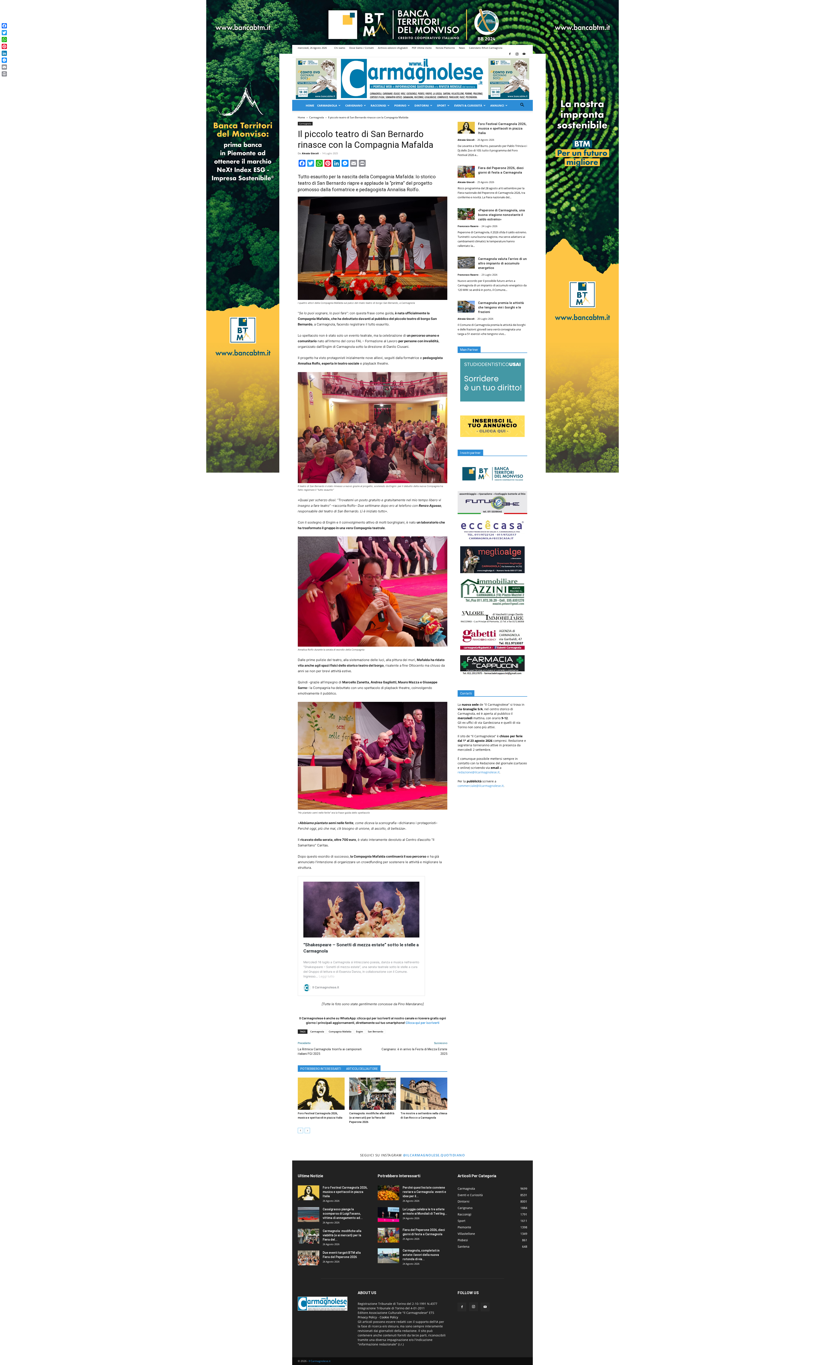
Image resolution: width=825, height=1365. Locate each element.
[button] (522, 105)
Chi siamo (339, 47)
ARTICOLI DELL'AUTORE (362, 1068)
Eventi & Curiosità (468, 105)
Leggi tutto (326, 976)
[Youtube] (524, 54)
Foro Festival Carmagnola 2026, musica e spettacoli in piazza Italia (502, 128)
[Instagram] (517, 54)
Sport (441, 105)
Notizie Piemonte (445, 47)
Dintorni (421, 105)
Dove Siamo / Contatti (361, 47)
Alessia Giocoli (310, 153)
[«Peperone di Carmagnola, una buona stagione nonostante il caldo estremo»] (466, 214)
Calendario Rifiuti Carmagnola (485, 47)
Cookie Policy (389, 1317)
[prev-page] (300, 1130)
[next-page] (307, 1130)
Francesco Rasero (468, 226)
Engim (359, 1031)
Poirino (400, 105)
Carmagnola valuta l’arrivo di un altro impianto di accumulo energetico (502, 263)
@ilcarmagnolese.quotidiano (434, 1155)
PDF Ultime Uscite (422, 47)
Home (310, 105)
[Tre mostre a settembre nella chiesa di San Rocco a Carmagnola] (423, 1094)
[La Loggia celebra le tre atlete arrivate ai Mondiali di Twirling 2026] (388, 1214)
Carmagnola (327, 105)
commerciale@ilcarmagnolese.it (481, 786)
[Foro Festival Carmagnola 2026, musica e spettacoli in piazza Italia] (321, 1094)
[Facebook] (510, 54)
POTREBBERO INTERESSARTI (320, 1068)
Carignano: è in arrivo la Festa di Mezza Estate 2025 (414, 1051)
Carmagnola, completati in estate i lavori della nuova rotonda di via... (421, 1255)
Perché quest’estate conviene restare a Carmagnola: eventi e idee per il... (424, 1192)
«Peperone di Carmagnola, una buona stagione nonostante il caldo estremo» (501, 214)
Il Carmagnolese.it (319, 1361)
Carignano (353, 105)
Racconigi (378, 105)
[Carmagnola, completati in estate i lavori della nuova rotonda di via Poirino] (388, 1255)
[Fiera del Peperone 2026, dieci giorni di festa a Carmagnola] (466, 172)
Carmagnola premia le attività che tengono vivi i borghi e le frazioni (501, 307)
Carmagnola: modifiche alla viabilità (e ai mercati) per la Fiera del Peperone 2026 (371, 1118)
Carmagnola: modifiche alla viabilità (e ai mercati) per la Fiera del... (342, 1235)
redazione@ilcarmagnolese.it (479, 772)
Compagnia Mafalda (340, 1031)
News (462, 47)
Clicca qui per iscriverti (422, 1023)
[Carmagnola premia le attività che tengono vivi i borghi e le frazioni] (466, 307)
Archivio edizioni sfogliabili (393, 47)
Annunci (497, 105)
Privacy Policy (367, 1317)
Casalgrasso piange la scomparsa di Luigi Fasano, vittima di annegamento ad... (343, 1214)
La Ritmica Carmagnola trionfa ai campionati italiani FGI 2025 (330, 1051)
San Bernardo (375, 1031)
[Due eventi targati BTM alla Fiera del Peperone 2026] (308, 1257)
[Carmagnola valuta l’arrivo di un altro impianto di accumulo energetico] (466, 263)
